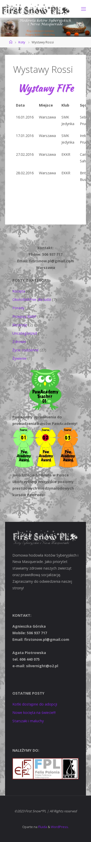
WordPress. (60, 826)
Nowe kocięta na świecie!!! (34, 712)
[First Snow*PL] (36, 8)
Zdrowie (19, 341)
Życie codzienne (25, 350)
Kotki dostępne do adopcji (34, 704)
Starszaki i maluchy (28, 720)
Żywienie (19, 358)
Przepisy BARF (24, 316)
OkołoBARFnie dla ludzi (31, 299)
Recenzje (19, 324)
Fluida (42, 826)
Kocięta (18, 291)
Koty (21, 42)
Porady (18, 307)
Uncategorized (24, 333)
